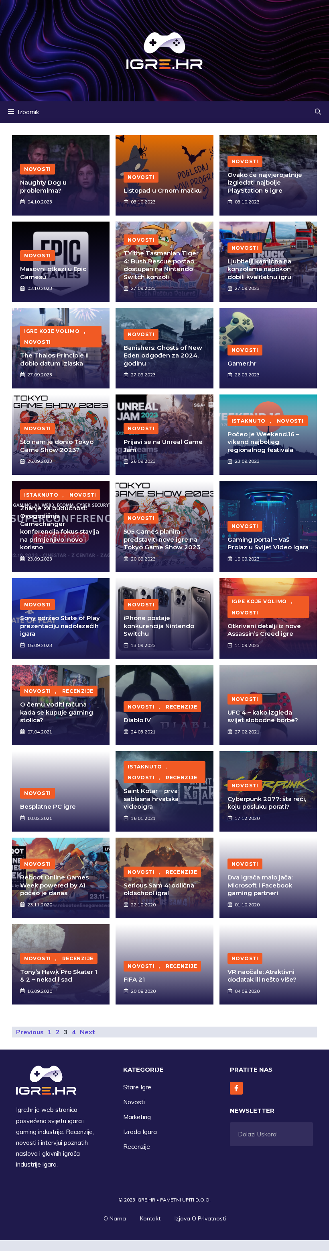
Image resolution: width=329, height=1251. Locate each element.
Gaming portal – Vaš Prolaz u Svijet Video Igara (268, 543)
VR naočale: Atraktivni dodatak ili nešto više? (262, 976)
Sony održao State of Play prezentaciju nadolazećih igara (60, 625)
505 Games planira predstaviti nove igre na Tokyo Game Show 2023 (162, 539)
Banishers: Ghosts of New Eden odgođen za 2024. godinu (163, 355)
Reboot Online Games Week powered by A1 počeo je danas (54, 885)
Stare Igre (137, 1087)
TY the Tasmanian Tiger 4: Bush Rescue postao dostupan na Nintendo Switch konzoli (161, 265)
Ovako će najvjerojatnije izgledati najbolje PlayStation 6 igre (264, 182)
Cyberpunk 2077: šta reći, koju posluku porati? (266, 803)
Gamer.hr (241, 363)
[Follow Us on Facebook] (236, 1088)
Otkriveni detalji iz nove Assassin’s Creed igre (264, 630)
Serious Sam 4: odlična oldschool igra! (159, 889)
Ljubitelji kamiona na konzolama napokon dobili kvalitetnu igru (259, 269)
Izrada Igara (140, 1132)
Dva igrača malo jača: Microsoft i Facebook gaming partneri (259, 885)
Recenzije (136, 1146)
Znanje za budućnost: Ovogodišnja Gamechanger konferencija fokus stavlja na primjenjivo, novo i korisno (59, 527)
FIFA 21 (134, 979)
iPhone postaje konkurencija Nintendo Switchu (159, 625)
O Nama (115, 1218)
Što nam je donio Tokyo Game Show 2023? (56, 446)
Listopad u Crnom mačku (163, 190)
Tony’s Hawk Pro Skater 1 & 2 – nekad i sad (58, 976)
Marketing (137, 1117)
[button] (318, 112)
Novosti (134, 1102)
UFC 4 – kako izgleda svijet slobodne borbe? (262, 716)
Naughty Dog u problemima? (43, 186)
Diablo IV (137, 720)
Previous (30, 1032)
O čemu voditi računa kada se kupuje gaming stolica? (56, 712)
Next (87, 1032)
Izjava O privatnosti (200, 1218)
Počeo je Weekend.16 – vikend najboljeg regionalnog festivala (263, 442)
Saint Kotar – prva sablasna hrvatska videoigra (151, 798)
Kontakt (150, 1218)
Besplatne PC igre (48, 806)
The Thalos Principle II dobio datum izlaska (54, 359)
